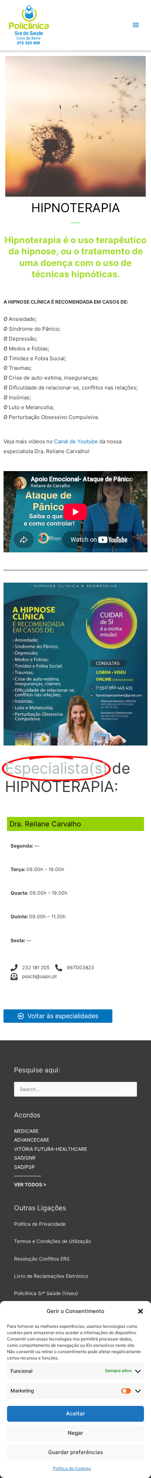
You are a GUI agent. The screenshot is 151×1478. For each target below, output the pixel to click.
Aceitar (75, 1413)
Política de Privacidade (40, 1224)
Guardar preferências (75, 1452)
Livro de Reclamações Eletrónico (51, 1276)
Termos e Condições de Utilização (52, 1241)
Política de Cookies (72, 1468)
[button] (140, 1311)
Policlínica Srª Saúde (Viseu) (46, 1293)
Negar (75, 1432)
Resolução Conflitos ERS (42, 1259)
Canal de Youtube (76, 441)
